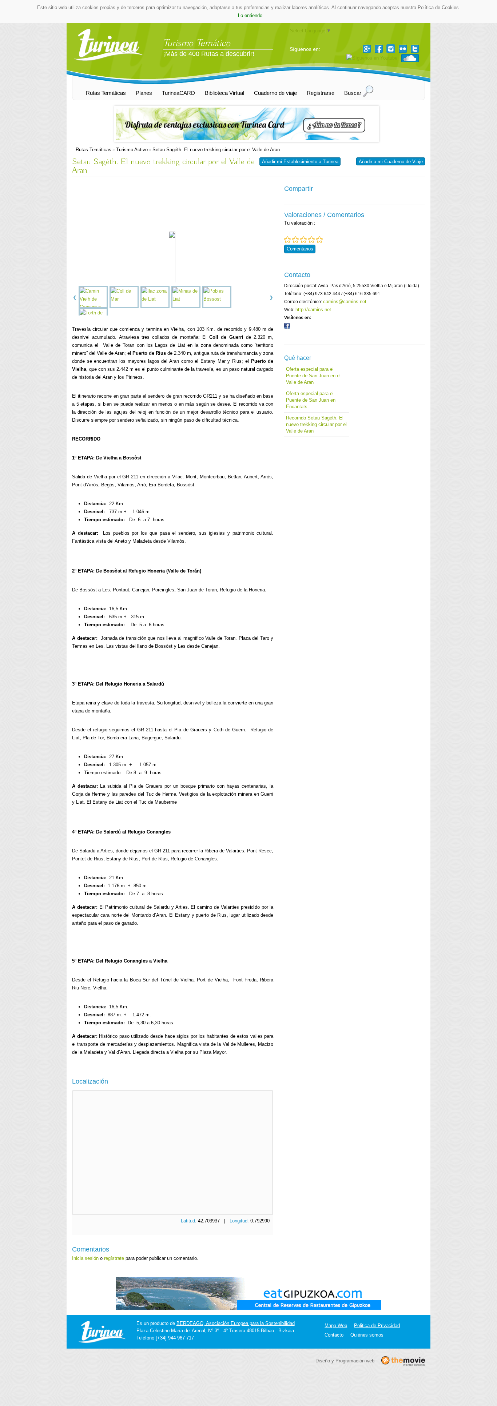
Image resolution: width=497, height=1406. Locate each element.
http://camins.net (313, 309)
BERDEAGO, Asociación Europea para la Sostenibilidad (235, 1323)
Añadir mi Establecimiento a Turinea (300, 161)
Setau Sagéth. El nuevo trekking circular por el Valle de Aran (216, 149)
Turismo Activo (132, 149)
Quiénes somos (366, 1335)
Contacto (334, 1335)
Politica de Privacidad (377, 1325)
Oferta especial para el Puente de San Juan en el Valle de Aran (313, 375)
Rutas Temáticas (93, 149)
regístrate (114, 1258)
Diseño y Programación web (344, 1360)
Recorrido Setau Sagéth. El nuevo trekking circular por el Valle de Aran (316, 424)
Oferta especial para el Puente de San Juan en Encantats (310, 400)
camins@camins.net (344, 301)
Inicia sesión (85, 1258)
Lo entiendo (250, 15)
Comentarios (300, 249)
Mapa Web (336, 1325)
